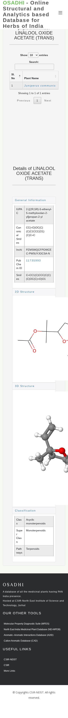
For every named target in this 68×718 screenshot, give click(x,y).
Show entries (34, 55)
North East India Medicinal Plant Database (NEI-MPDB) (32, 629)
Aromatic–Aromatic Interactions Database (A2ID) (28, 635)
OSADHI (13, 585)
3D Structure (25, 385)
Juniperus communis (40, 85)
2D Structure (25, 291)
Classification (25, 510)
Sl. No (13, 76)
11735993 (33, 260)
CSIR (6, 665)
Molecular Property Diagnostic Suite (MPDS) (26, 623)
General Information (30, 200)
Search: (34, 61)
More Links (9, 671)
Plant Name (31, 78)
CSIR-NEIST (10, 659)
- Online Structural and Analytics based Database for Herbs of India (26, 14)
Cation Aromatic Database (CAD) (21, 640)
